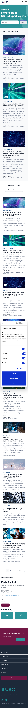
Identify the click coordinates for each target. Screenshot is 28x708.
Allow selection (14, 378)
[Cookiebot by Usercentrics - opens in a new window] (16, 323)
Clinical (3, 672)
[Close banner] (25, 323)
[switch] (24, 353)
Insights (4, 660)
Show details (20, 368)
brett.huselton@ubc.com (12, 595)
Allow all (14, 373)
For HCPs (4, 668)
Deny (14, 383)
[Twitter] (2, 700)
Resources (4, 664)
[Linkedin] (6, 700)
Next (20, 570)
